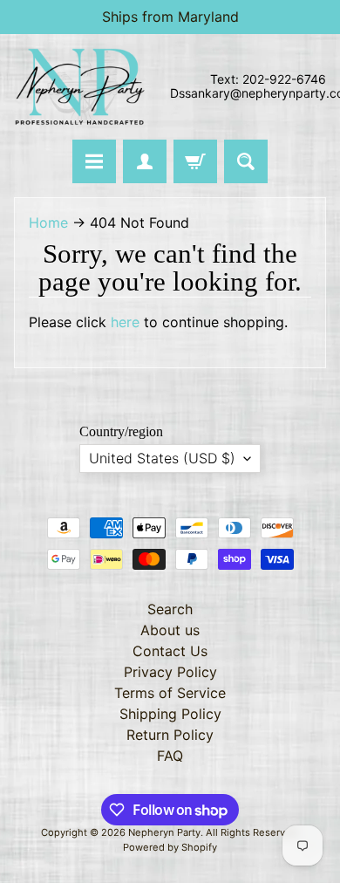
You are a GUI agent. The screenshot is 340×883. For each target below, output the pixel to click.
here (125, 322)
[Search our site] (246, 161)
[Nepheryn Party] (79, 87)
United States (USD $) (162, 458)
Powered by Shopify (170, 847)
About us (170, 630)
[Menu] (94, 161)
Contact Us (170, 651)
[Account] (145, 161)
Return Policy (170, 734)
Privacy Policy (170, 672)
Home (48, 222)
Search (170, 609)
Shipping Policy (170, 713)
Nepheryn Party (164, 832)
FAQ (170, 755)
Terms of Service (170, 693)
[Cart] (195, 161)
